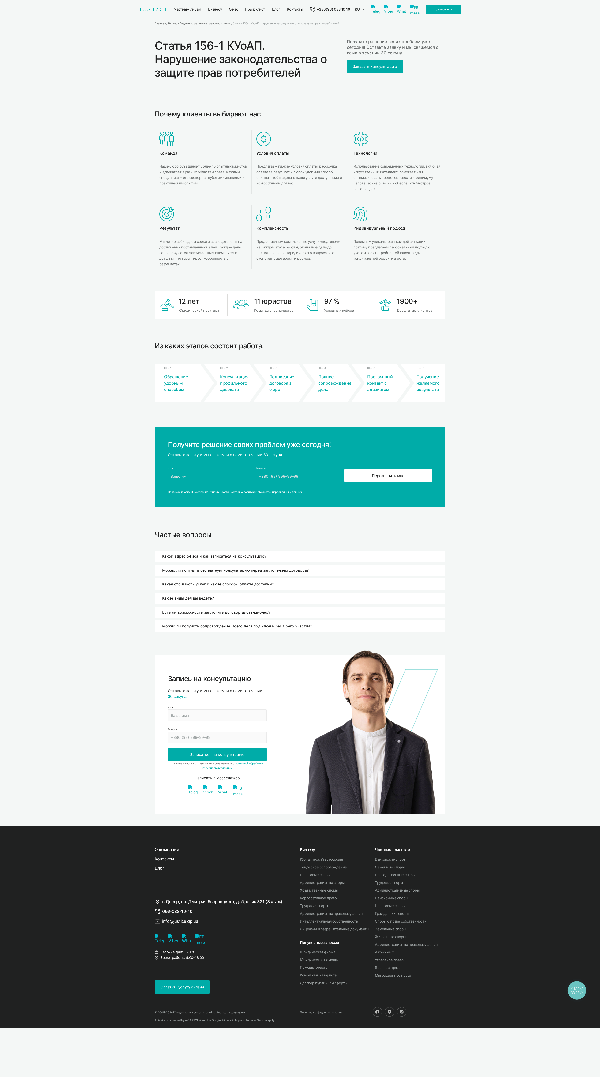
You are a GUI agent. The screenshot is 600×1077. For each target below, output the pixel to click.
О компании (167, 849)
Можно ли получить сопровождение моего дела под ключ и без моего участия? (237, 626)
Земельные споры (390, 929)
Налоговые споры (315, 875)
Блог (159, 868)
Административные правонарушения (331, 913)
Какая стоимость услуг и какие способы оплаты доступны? (218, 584)
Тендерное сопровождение (323, 867)
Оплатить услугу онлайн (182, 987)
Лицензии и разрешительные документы (334, 929)
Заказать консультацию (375, 66)
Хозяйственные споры (319, 890)
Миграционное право (393, 975)
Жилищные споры (390, 936)
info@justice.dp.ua (180, 921)
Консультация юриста (318, 975)
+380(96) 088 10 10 (333, 9)
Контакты (164, 858)
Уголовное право (389, 960)
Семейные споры (390, 867)
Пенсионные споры (391, 898)
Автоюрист (384, 952)
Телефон (172, 729)
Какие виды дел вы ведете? (188, 598)
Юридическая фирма (317, 952)
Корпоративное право (318, 898)
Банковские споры (390, 859)
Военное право (388, 967)
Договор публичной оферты (323, 983)
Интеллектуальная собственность (329, 921)
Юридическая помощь (319, 959)
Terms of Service (256, 1020)
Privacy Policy (230, 1020)
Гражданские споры (392, 913)
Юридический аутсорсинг (322, 859)
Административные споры (322, 882)
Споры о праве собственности (401, 921)
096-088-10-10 (177, 911)
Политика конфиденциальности (321, 1012)
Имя (170, 707)
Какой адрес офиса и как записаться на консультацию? (214, 556)
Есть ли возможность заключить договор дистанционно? (216, 612)
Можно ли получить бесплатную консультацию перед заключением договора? (235, 570)
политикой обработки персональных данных (273, 492)
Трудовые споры (314, 906)
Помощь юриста (313, 967)
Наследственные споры (395, 875)
